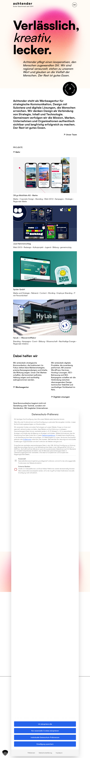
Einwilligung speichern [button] (45, 744)
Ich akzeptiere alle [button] (45, 724)
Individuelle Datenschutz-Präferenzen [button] (45, 737)
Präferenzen (31, 753)
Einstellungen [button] (27, 439)
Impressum (59, 753)
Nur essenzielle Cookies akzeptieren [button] (45, 731)
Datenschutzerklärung (48, 435)
